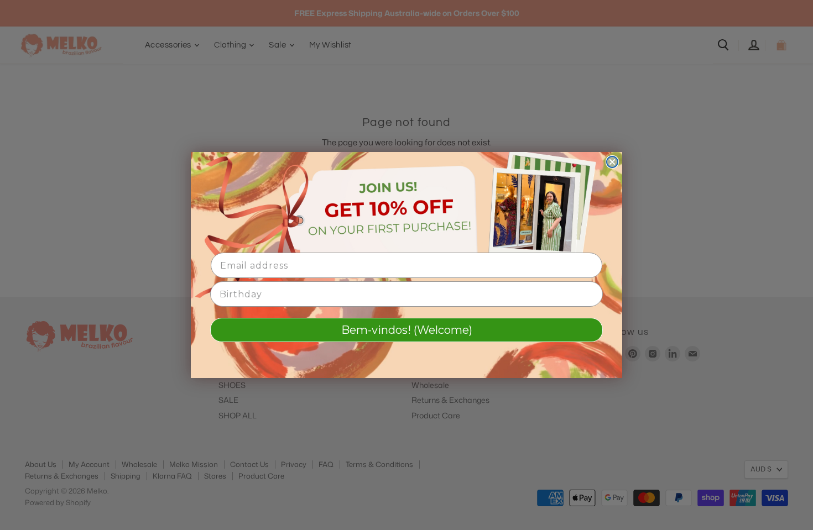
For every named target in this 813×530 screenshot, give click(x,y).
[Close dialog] (612, 161)
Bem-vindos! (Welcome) (406, 330)
